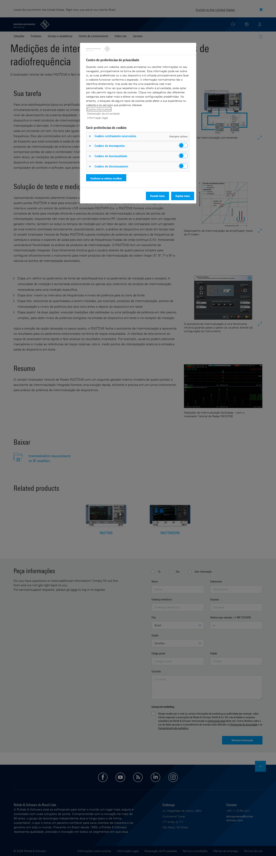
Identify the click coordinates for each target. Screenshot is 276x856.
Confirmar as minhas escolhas (106, 178)
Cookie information (99, 109)
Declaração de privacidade (103, 113)
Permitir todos (157, 196)
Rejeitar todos (182, 196)
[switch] (183, 145)
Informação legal (97, 117)
